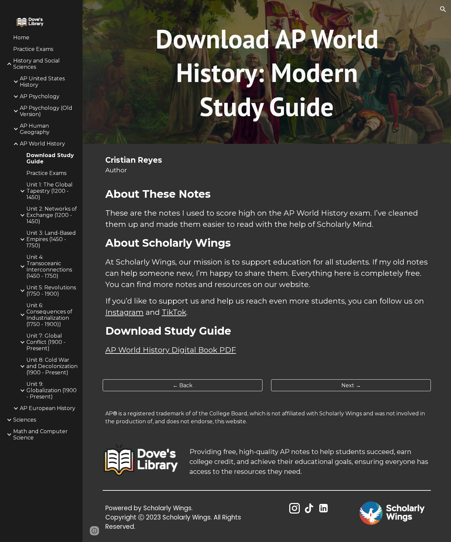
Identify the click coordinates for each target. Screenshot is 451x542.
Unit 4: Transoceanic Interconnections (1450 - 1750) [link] (49, 266)
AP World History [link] (42, 144)
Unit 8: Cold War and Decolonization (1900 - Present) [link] (52, 366)
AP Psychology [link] (39, 96)
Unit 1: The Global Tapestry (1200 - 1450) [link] (49, 191)
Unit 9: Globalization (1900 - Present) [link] (51, 390)
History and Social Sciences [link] (36, 64)
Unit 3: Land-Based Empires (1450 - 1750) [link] (51, 239)
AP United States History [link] (42, 81)
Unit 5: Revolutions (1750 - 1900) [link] (51, 290)
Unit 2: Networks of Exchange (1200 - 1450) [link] (51, 215)
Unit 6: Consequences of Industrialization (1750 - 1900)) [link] (49, 314)
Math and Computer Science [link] (40, 434)
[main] (267, 72)
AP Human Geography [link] (35, 129)
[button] (443, 9)
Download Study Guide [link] (50, 158)
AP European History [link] (47, 408)
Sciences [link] (24, 420)
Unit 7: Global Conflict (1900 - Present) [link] (45, 342)
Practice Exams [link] (33, 49)
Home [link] (21, 37)
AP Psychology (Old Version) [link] (46, 111)
